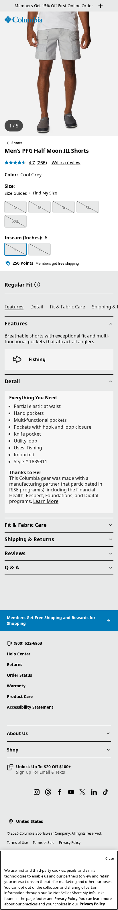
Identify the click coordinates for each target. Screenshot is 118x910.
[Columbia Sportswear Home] (23, 19)
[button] (37, 284)
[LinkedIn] (94, 792)
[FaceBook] (59, 792)
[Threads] (48, 792)
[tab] (16, 307)
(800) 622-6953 (28, 643)
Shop (12, 750)
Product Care (20, 696)
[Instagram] (36, 792)
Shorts (16, 142)
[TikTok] (105, 792)
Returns (14, 664)
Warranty (16, 685)
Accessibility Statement (30, 707)
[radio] (15, 207)
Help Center (18, 654)
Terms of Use (17, 842)
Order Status (19, 675)
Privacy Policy (69, 842)
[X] (82, 792)
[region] (59, 74)
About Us (17, 733)
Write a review (66, 162)
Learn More (45, 501)
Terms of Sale (43, 842)
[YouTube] (71, 792)
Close (109, 858)
